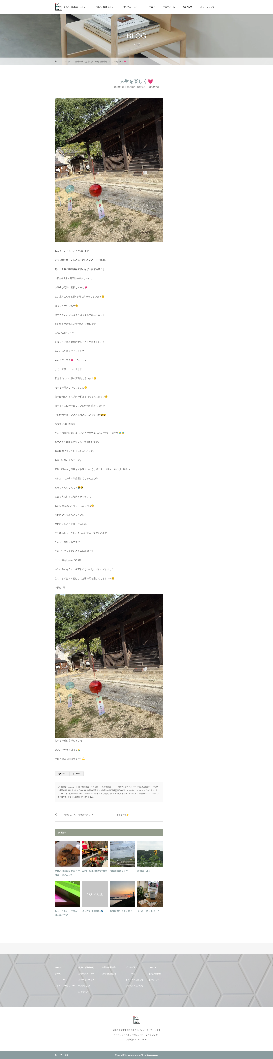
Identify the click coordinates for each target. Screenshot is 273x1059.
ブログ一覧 (130, 973)
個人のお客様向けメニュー (75, 7)
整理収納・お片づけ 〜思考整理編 (143, 87)
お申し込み (154, 979)
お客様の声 (83, 992)
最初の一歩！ (144, 871)
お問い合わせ (155, 973)
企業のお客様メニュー (105, 7)
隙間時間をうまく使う (121, 911)
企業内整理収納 (109, 973)
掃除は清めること (119, 871)
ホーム (58, 973)
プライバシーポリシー (65, 985)
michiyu (71, 787)
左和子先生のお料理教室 (94, 871)
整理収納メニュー (86, 973)
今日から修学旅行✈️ (92, 911)
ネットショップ (207, 7)
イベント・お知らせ (134, 979)
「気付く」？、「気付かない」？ (78, 815)
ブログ (152, 7)
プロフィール (169, 7)
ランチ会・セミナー (132, 7)
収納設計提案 (84, 985)
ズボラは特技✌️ (122, 815)
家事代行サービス (86, 979)
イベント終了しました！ (149, 911)
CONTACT (187, 7)
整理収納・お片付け (134, 985)
